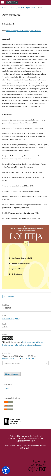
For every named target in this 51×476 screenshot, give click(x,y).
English (6, 388)
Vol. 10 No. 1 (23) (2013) (26, 8)
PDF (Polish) (10, 297)
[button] (5, 470)
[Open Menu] (2, 2)
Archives (12, 8)
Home (4, 8)
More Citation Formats (12, 363)
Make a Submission (12, 374)
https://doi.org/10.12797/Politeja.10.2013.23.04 (23, 31)
